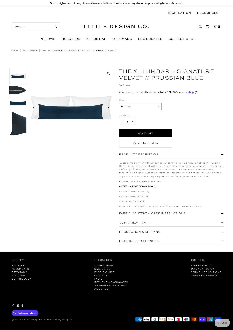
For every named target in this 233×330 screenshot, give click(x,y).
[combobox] (36, 26)
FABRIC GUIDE (104, 272)
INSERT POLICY (201, 265)
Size (122, 99)
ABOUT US (101, 288)
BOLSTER (18, 265)
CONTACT (100, 275)
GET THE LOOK (22, 278)
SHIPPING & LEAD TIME (110, 285)
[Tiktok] (22, 305)
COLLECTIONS (181, 39)
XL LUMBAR (96, 39)
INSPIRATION (179, 13)
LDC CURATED (150, 39)
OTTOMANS (122, 39)
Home (15, 50)
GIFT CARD (19, 275)
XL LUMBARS (20, 268)
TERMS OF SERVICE (204, 275)
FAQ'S (98, 278)
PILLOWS (48, 39)
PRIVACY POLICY (202, 268)
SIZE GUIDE (102, 268)
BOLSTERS (71, 39)
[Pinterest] (13, 305)
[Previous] (33, 108)
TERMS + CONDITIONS (206, 272)
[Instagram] (18, 305)
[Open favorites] (207, 26)
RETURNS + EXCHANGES (111, 282)
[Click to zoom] (108, 73)
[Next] (108, 108)
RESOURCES (208, 13)
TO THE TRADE (104, 265)
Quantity (124, 115)
